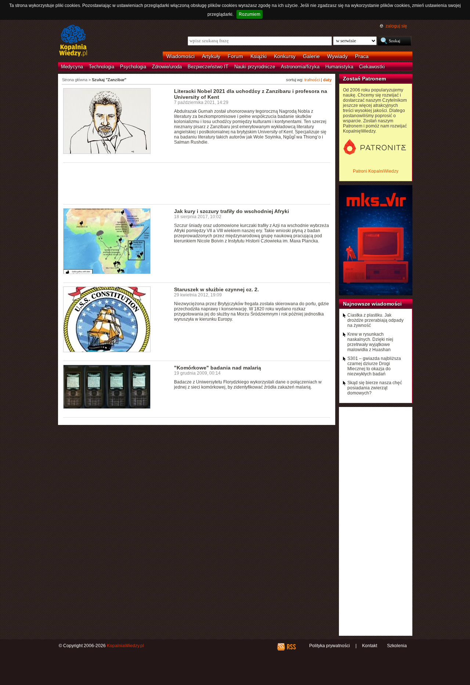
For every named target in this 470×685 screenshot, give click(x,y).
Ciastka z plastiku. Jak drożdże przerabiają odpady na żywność (375, 320)
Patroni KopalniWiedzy (375, 171)
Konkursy (285, 56)
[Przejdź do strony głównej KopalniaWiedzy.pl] (73, 41)
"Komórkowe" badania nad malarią (217, 368)
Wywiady (337, 56)
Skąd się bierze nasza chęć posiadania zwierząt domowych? (374, 388)
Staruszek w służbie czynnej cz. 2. (216, 289)
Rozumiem (249, 14)
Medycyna (72, 66)
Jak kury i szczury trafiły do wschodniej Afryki (231, 211)
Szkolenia (397, 645)
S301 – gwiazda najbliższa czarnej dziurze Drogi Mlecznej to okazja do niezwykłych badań (374, 366)
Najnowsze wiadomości (372, 304)
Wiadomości (180, 56)
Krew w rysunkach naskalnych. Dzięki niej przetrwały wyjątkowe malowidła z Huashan (370, 342)
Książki (258, 56)
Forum (235, 56)
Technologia (101, 66)
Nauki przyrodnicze (254, 66)
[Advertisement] (196, 182)
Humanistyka (339, 66)
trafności (312, 79)
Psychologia (133, 66)
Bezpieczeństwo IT (208, 66)
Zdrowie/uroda (167, 66)
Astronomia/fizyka (300, 66)
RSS (291, 646)
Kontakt (369, 645)
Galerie (311, 56)
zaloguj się (396, 26)
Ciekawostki (372, 66)
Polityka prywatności (329, 645)
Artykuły (211, 56)
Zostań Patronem (364, 79)
